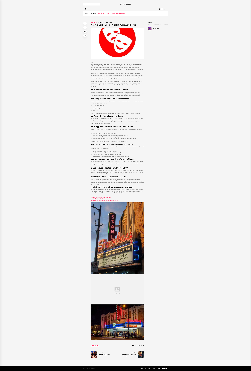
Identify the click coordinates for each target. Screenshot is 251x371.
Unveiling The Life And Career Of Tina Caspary (101, 197)
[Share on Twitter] (85, 27)
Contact (125, 9)
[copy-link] (85, 35)
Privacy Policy (134, 9)
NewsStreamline (125, 4)
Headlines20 (93, 13)
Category (115, 9)
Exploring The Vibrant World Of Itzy (99, 199)
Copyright (165, 368)
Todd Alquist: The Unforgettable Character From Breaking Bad (104, 200)
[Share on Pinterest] (85, 31)
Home (108, 9)
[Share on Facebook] (85, 23)
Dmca (141, 368)
